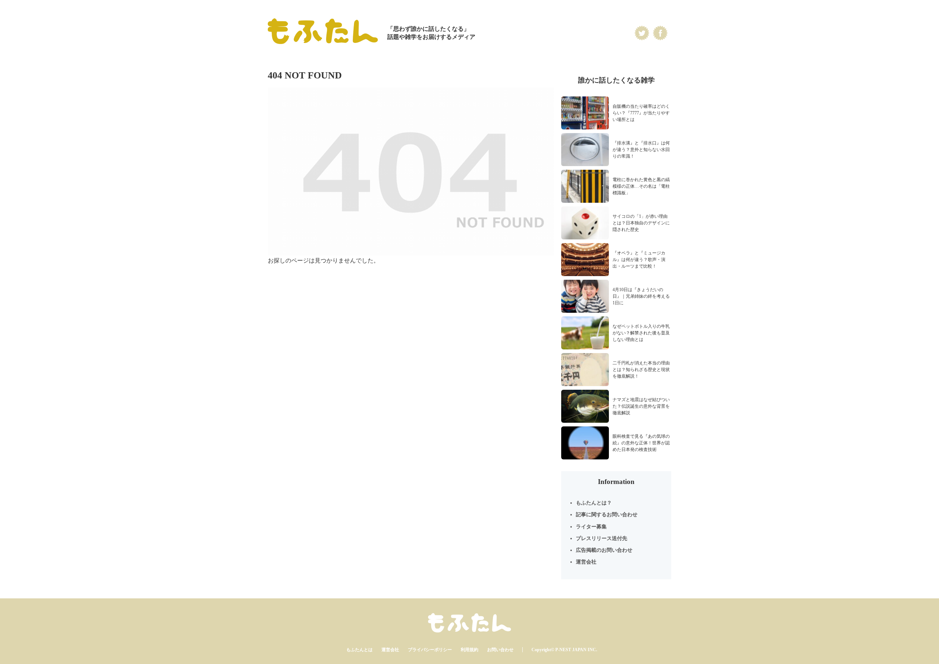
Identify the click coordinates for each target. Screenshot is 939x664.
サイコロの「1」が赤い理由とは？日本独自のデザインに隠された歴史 (641, 223)
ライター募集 (591, 526)
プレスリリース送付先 (601, 538)
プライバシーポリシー (430, 649)
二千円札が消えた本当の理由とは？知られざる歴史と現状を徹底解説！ (641, 369)
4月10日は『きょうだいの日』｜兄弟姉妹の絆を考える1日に (641, 296)
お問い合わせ (500, 649)
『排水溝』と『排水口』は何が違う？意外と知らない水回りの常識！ (641, 149)
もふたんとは (359, 649)
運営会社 (586, 562)
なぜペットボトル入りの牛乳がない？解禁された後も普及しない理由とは (641, 333)
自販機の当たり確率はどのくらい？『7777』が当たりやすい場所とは (641, 113)
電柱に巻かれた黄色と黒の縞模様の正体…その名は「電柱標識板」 (641, 186)
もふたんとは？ (594, 503)
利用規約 (469, 649)
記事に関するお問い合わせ (606, 514)
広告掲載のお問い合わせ (604, 550)
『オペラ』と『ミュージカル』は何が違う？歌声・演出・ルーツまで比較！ (639, 259)
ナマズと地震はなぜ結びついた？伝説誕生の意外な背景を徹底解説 (641, 406)
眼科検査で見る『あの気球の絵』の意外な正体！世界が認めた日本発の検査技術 (641, 443)
